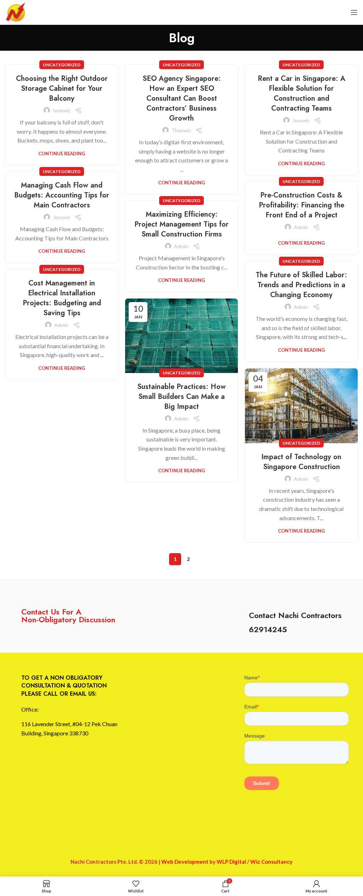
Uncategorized (61, 64)
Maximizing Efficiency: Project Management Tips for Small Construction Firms (181, 224)
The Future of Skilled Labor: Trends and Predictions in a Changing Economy (301, 285)
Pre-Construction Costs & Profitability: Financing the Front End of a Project (301, 205)
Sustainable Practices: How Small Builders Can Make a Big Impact (181, 397)
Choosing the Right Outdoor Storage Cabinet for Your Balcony (62, 88)
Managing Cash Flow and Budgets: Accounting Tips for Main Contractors (61, 195)
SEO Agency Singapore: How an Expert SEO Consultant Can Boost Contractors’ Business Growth (182, 98)
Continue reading (61, 153)
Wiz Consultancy (271, 861)
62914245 (268, 629)
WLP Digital (231, 861)
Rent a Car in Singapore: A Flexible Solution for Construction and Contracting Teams (301, 93)
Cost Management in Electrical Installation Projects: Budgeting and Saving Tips (62, 298)
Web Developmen (183, 861)
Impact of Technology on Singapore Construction (301, 462)
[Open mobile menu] (354, 12)
